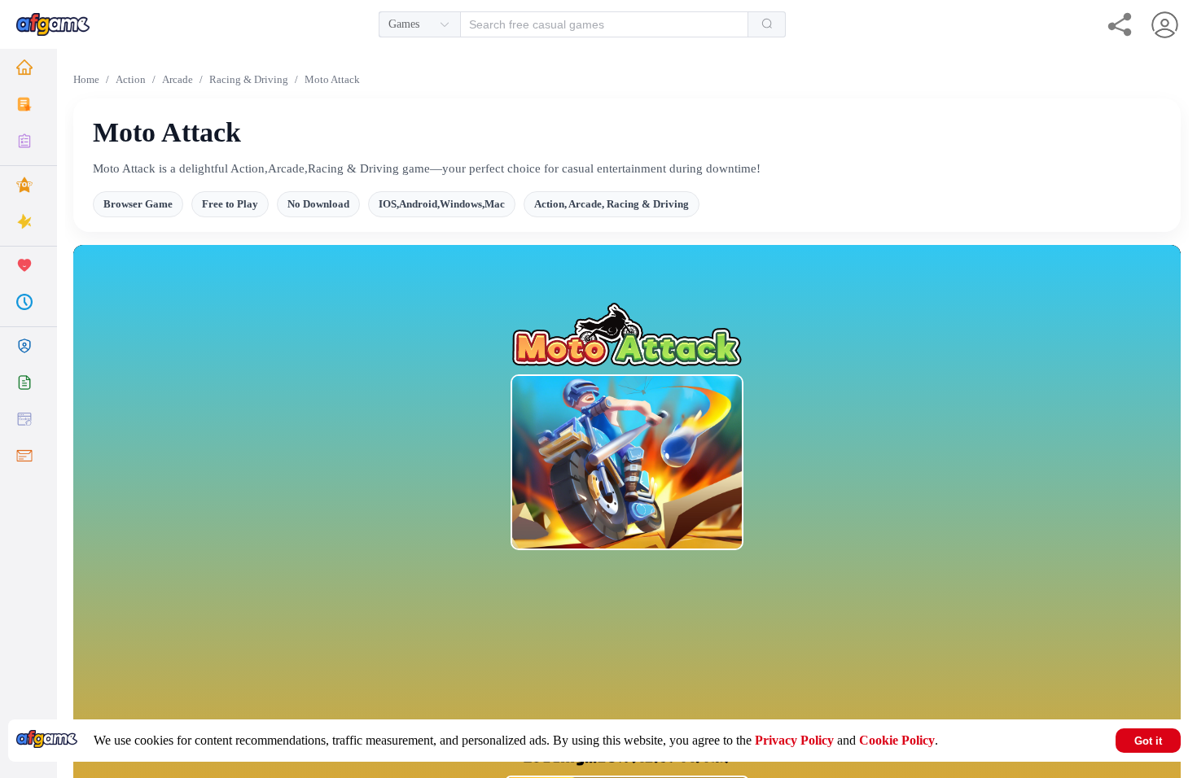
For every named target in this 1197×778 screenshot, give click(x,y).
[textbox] (595, 24)
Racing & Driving (248, 79)
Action (131, 79)
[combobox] (582, 24)
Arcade (177, 79)
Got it (1148, 741)
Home (86, 79)
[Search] (767, 24)
